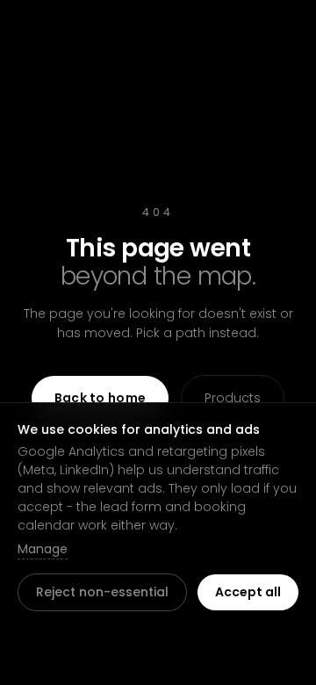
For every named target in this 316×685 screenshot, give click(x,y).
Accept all (248, 592)
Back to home (100, 398)
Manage (43, 549)
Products (233, 398)
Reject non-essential (102, 592)
